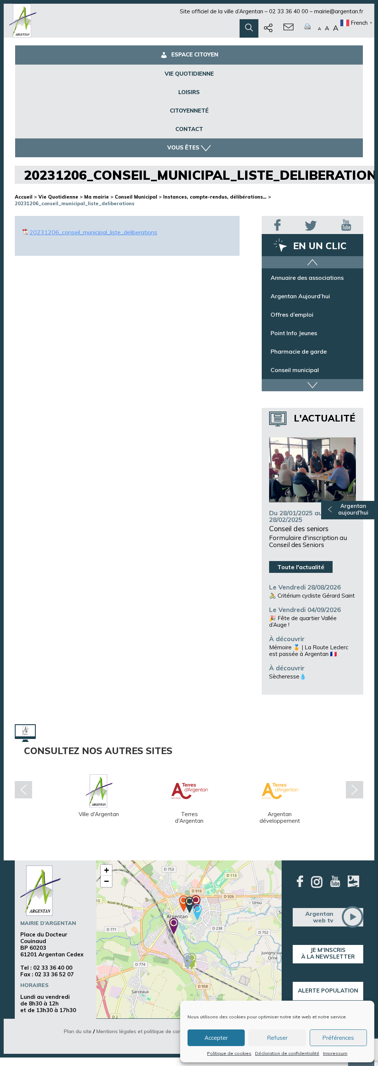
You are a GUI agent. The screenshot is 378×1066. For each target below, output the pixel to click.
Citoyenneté (189, 110)
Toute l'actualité (300, 567)
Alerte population (328, 990)
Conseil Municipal (136, 197)
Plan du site (78, 1031)
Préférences (338, 1037)
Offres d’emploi (292, 320)
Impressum (335, 1053)
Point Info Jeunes (294, 338)
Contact (189, 129)
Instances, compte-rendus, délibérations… (215, 197)
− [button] (106, 881)
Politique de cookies (229, 1053)
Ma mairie (96, 197)
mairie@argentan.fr (338, 11)
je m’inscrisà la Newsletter (328, 953)
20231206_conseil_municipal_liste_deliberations (93, 232)
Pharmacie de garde (299, 357)
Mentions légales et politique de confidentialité (151, 1031)
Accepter (216, 1037)
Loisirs (189, 92)
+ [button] (106, 870)
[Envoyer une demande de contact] (288, 28)
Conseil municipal (295, 375)
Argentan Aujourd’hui (300, 301)
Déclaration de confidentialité (287, 1053)
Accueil (23, 197)
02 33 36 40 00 (288, 11)
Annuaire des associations (307, 283)
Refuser (277, 1037)
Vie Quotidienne (189, 73)
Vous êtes (183, 147)
